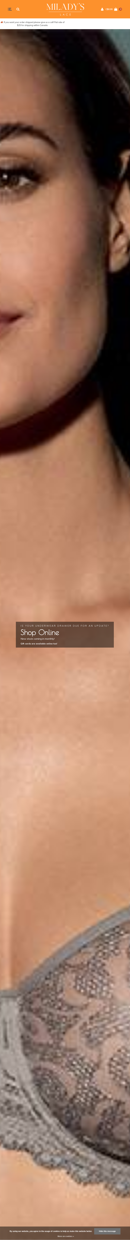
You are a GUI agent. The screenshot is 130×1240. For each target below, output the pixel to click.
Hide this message (107, 1231)
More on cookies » (66, 1236)
